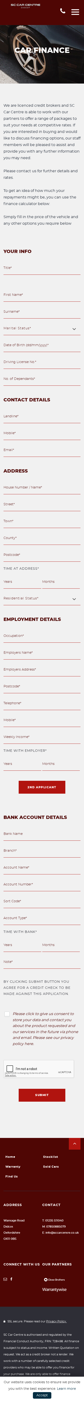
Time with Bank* (20, 932)
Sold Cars (51, 1166)
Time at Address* (21, 568)
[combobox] (42, 328)
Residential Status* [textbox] (21, 598)
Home (10, 1156)
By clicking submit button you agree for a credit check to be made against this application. (37, 988)
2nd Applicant (42, 787)
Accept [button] (42, 1395)
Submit (42, 1095)
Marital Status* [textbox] (17, 328)
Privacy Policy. (56, 1321)
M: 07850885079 (54, 1226)
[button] (74, 1144)
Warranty (13, 1166)
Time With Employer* (25, 750)
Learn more (66, 1388)
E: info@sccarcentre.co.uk (60, 1232)
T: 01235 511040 (52, 1220)
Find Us (11, 1176)
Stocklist (50, 1156)
